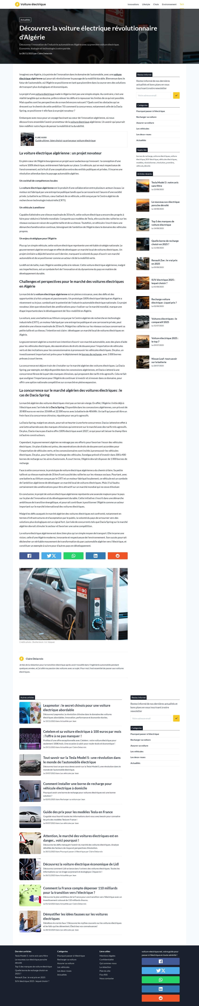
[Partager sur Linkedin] (96, 555)
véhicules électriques (168, 159)
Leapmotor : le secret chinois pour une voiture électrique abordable (76, 707)
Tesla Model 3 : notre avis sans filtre (164, 184)
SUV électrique (152, 159)
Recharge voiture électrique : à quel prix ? (164, 301)
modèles (139, 162)
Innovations (133, 4)
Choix (156, 4)
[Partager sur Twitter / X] (51, 555)
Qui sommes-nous (108, 963)
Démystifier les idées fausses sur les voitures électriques (75, 916)
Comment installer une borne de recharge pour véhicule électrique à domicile (77, 786)
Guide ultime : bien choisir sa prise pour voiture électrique (65, 140)
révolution (161, 162)
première (170, 162)
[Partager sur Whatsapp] (73, 555)
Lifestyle (146, 4)
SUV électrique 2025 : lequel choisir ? (163, 281)
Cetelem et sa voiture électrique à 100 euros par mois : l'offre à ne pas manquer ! (82, 734)
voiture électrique (44, 94)
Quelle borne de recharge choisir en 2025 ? (165, 242)
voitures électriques (161, 156)
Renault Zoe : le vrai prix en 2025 (164, 262)
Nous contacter (107, 978)
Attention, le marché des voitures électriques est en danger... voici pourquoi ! (80, 838)
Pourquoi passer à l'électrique (150, 111)
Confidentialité (107, 959)
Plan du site (105, 970)
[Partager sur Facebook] (29, 555)
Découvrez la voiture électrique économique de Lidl (81, 864)
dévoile (147, 166)
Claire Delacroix (44, 53)
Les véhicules (142, 128)
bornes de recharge (92, 354)
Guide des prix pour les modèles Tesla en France (78, 812)
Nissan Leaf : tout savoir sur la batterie (164, 360)
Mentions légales (107, 955)
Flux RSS (103, 974)
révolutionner (150, 162)
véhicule (139, 166)
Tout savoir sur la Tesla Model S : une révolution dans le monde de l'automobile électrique (81, 760)
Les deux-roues (143, 134)
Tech (182, 4)
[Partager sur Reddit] (118, 555)
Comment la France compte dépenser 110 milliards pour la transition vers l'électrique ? (80, 890)
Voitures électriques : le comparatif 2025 (164, 320)
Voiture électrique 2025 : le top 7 (164, 340)
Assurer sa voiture (145, 122)
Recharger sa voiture (146, 117)
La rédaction (105, 967)
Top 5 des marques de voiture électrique (162, 223)
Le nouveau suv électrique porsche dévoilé (165, 203)
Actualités (25, 19)
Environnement (169, 4)
